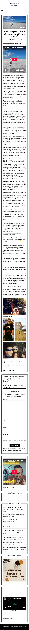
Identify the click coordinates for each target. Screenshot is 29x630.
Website (5, 434)
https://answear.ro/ (12, 167)
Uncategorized (11, 370)
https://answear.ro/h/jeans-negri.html (12, 233)
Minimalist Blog (22, 626)
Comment (6, 399)
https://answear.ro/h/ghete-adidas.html (16, 211)
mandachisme (14, 3)
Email (5, 427)
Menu (26, 10)
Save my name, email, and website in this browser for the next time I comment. (15, 441)
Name (5, 420)
